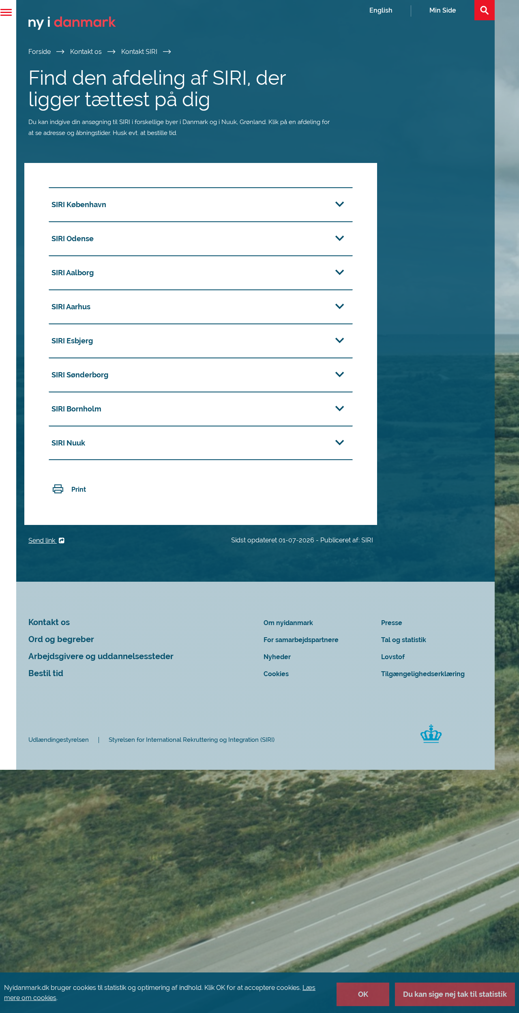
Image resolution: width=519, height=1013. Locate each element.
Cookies (276, 674)
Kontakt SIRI (140, 52)
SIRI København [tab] (78, 204)
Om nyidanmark (288, 623)
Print (78, 489)
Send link (42, 540)
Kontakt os (86, 52)
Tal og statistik (403, 640)
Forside (40, 52)
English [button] (380, 10)
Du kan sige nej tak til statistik (455, 994)
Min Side (442, 10)
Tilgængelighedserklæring (423, 674)
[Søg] (484, 10)
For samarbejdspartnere (301, 640)
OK (363, 994)
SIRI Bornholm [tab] (76, 409)
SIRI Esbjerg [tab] (72, 340)
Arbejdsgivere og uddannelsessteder (101, 656)
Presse (391, 623)
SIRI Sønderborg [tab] (79, 375)
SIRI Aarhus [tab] (70, 306)
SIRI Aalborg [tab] (72, 272)
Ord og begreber (61, 639)
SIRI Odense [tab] (72, 238)
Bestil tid (45, 673)
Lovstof (393, 657)
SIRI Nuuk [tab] (68, 443)
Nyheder (277, 657)
